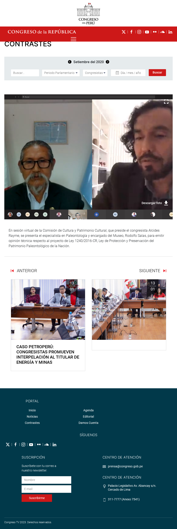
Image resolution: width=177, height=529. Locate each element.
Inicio (32, 410)
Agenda (88, 410)
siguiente (150, 270)
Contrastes (32, 422)
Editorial (88, 416)
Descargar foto (152, 203)
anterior (26, 270)
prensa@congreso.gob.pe (125, 466)
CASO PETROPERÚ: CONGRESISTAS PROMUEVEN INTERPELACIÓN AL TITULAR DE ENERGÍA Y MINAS (47, 354)
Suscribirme (37, 498)
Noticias (32, 416)
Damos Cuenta (88, 422)
